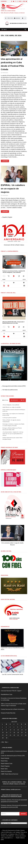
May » (6, 742)
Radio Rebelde (5, 758)
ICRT (2, 839)
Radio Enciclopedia (6, 771)
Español (4, 217)
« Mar (2, 742)
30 (6, 738)
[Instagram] (18, 1)
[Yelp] (22, 1)
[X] (16, 1)
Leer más (5, 161)
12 (18, 729)
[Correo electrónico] (26, 1)
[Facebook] (12, 1)
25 (14, 735)
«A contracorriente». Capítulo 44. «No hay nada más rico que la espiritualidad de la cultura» (12, 433)
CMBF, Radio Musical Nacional (9, 774)
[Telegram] (24, 1)
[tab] (5, 400)
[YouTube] (14, 1)
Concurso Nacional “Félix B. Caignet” (11, 690)
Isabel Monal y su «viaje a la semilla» (11, 407)
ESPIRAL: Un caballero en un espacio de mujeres (13, 188)
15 (3, 732)
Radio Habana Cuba (6, 763)
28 (25, 735)
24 (10, 735)
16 (6, 732)
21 (25, 732)
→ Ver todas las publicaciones (9, 389)
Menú (5, 29)
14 (25, 729)
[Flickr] (20, 1)
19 (18, 732)
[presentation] (5, 400)
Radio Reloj (4, 761)
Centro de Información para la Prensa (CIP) (13, 755)
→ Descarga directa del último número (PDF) (13, 386)
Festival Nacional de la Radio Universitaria (12, 709)
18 (14, 732)
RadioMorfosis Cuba (6, 694)
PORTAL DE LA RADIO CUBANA (8, 10)
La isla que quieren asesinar (9, 417)
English (10, 217)
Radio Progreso (5, 766)
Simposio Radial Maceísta (8, 713)
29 (3, 738)
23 (6, 735)
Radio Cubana (20, 837)
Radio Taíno (4, 768)
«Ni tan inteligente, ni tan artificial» (10, 404)
